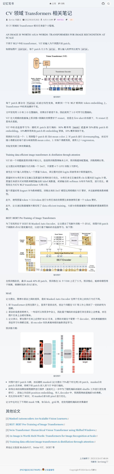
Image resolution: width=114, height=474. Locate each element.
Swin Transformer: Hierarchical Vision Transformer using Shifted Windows (53, 430)
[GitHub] (103, 3)
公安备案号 (49, 469)
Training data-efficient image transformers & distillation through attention (52, 441)
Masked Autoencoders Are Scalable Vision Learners (39, 418)
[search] (108, 3)
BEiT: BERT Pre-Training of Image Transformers (37, 424)
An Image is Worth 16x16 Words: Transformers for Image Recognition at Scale (53, 435)
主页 (54, 3)
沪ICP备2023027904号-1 (30, 469)
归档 (62, 3)
